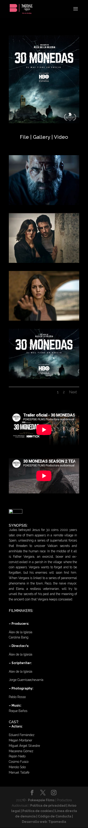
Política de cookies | (38, 811)
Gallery (42, 137)
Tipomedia (57, 822)
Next (73, 392)
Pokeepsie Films (41, 800)
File (24, 137)
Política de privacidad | (49, 805)
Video (61, 137)
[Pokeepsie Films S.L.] (44, 205)
